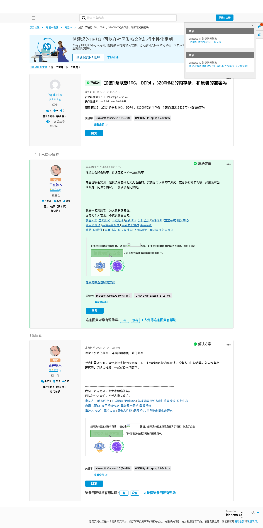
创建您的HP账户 (88, 57)
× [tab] (252, 25)
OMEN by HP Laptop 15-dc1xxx (152, 118)
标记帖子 (55, 126)
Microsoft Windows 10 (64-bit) (113, 118)
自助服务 (104, 220)
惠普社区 (35, 27)
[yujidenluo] (55, 85)
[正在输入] (55, 170)
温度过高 (110, 230)
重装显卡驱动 (130, 225)
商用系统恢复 (111, 225)
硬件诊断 (156, 220)
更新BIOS (130, 220)
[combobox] (128, 17)
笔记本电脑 (52, 27)
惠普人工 (91, 220)
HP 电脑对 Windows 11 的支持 (205, 42)
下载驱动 (117, 220)
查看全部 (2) (101, 124)
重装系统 (146, 225)
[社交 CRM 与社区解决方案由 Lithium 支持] (234, 513)
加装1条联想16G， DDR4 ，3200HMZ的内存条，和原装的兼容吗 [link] (113, 27)
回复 (94, 133)
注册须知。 (253, 521)
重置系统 (170, 220)
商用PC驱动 (93, 225)
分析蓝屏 (144, 220)
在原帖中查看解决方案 (100, 282)
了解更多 (113, 57)
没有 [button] (135, 320)
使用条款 (239, 521)
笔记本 (68, 27)
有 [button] (124, 320)
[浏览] (33, 17)
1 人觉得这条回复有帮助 (159, 320)
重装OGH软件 (94, 230)
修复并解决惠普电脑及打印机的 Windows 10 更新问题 (218, 66)
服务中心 (183, 220)
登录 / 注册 (225, 17)
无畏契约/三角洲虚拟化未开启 (153, 230)
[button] (228, 78)
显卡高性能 (125, 230)
